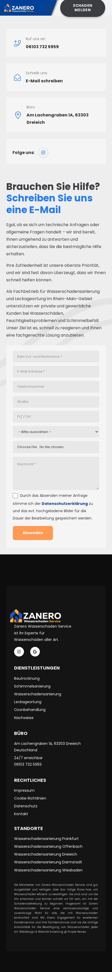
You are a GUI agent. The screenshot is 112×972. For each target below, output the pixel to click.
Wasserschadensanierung (37, 694)
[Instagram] (43, 152)
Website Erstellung (50, 932)
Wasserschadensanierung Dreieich (45, 854)
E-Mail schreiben (44, 81)
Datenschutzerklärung (65, 503)
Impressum (24, 790)
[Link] (19, 8)
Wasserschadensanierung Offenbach (48, 846)
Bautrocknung (27, 678)
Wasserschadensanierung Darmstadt (48, 862)
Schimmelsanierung (32, 686)
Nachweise (24, 717)
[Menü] (47, 7)
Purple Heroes (77, 932)
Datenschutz (26, 806)
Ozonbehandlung (30, 709)
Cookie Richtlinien (30, 798)
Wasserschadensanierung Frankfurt (46, 838)
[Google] (35, 652)
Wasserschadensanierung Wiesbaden (48, 870)
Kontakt (21, 813)
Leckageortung (27, 701)
